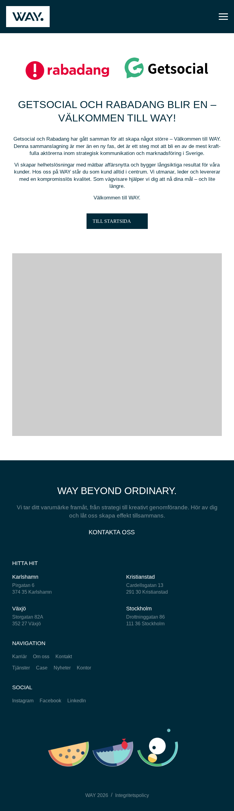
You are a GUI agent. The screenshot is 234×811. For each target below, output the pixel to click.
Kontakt (63, 656)
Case (42, 667)
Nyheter (62, 667)
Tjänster (21, 667)
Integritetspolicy (132, 795)
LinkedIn (76, 700)
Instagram (23, 700)
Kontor (84, 667)
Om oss (41, 656)
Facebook (50, 700)
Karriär (19, 656)
